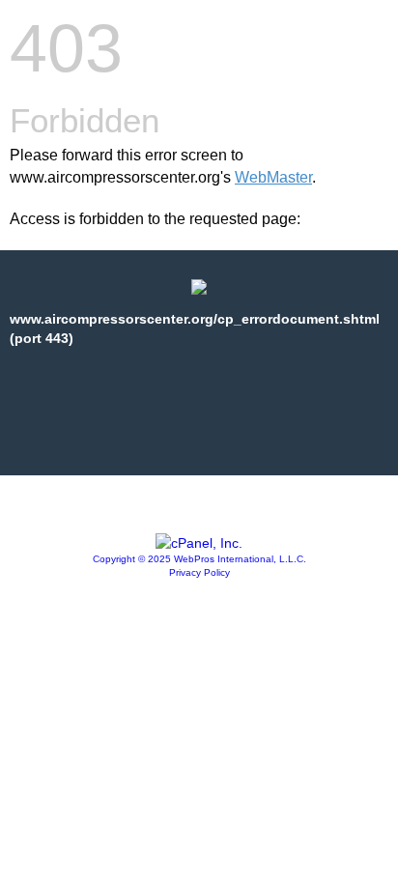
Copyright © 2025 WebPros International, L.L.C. (199, 559)
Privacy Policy (199, 572)
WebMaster (273, 177)
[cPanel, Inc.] (199, 543)
